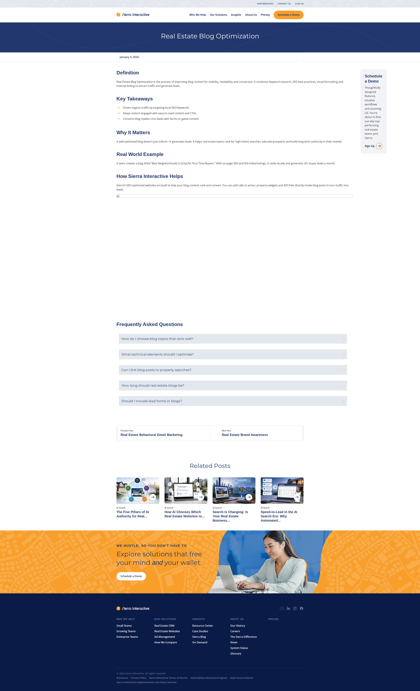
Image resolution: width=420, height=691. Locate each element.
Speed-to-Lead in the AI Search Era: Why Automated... (279, 516)
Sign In (299, 3)
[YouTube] (282, 612)
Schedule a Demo (289, 14)
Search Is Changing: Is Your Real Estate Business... (230, 516)
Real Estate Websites (167, 631)
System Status (239, 648)
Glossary (235, 653)
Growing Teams (126, 631)
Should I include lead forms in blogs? (151, 401)
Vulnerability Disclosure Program (208, 677)
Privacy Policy (138, 677)
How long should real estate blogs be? (152, 385)
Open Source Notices (241, 677)
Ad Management (164, 637)
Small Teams (124, 625)
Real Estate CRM (164, 625)
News (233, 642)
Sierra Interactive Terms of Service (168, 677)
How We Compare (165, 642)
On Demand (199, 642)
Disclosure (122, 677)
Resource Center (202, 625)
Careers (235, 631)
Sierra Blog (199, 637)
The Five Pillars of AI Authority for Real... (132, 514)
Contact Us (284, 3)
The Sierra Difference (243, 637)
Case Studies (200, 631)
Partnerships (265, 3)
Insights (236, 14)
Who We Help (197, 14)
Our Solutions (218, 14)
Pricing (265, 14)
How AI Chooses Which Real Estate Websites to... (185, 514)
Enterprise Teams (127, 637)
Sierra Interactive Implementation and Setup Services (146, 682)
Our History (237, 625)
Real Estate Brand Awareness (245, 435)
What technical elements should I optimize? (157, 354)
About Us (251, 14)
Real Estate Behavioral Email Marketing (151, 435)
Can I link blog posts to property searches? (156, 370)
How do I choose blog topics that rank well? (157, 339)
